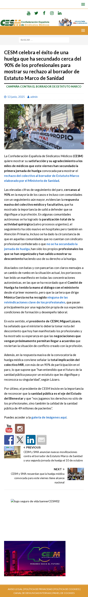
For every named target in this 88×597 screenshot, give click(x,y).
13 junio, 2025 (16, 96)
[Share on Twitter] (20, 440)
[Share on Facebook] (9, 440)
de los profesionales (50, 302)
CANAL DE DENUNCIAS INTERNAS (32, 593)
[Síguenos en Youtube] (9, 429)
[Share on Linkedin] (31, 440)
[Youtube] (28, 13)
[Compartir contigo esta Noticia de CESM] (41, 440)
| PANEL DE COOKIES (62, 593)
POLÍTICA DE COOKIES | (67, 589)
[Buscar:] (44, 39)
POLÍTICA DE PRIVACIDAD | (39, 589)
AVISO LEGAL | (16, 589)
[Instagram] (51, 13)
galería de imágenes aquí (49, 417)
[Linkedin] (59, 13)
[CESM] (20, 429)
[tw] (36, 13)
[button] (82, 4)
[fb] (44, 13)
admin (34, 96)
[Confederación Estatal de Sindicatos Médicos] (44, 23)
